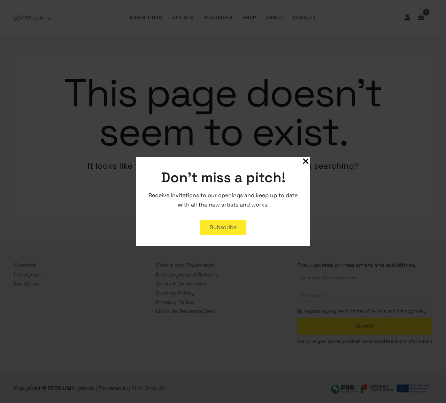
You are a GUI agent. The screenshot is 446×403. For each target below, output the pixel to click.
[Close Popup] (305, 162)
